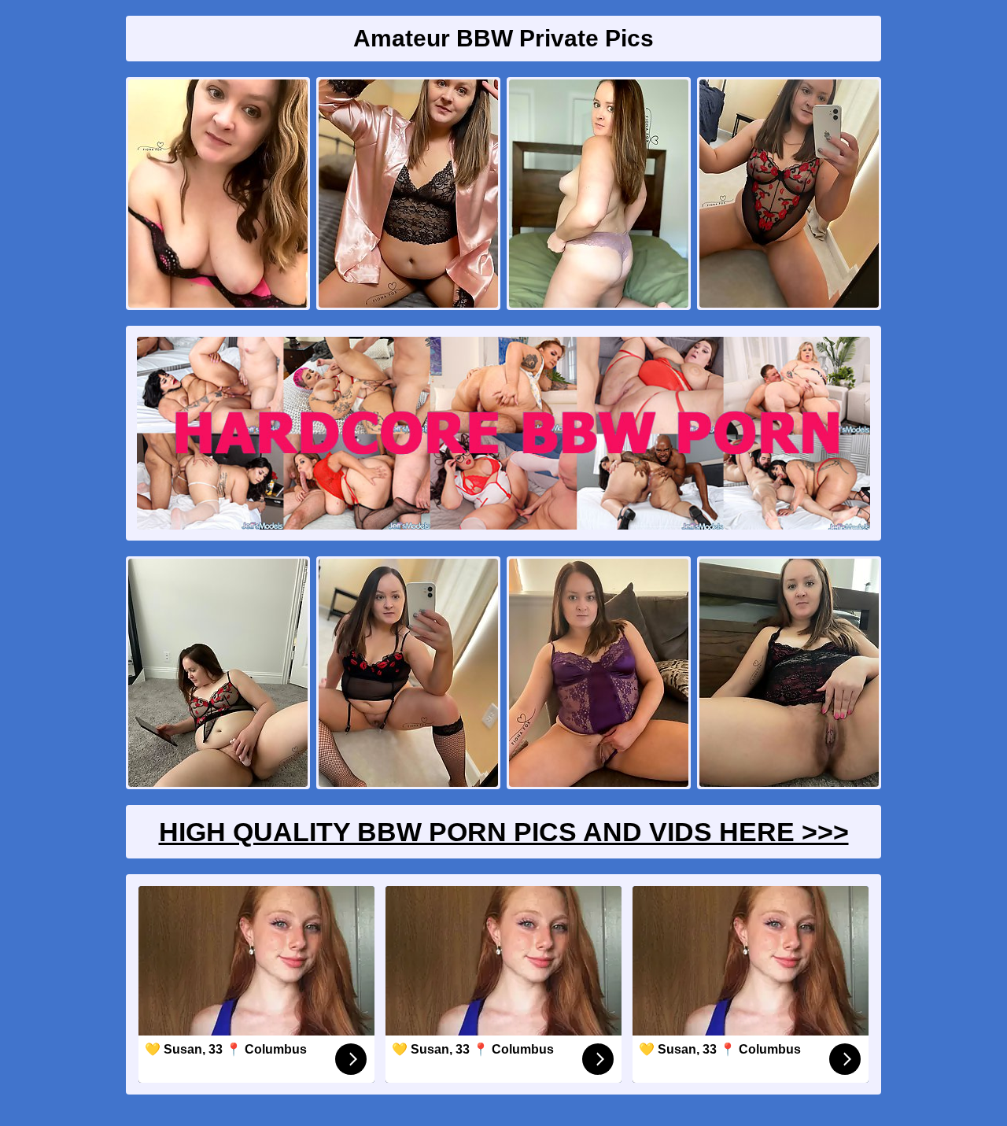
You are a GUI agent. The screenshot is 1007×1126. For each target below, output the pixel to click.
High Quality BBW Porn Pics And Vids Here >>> (504, 832)
